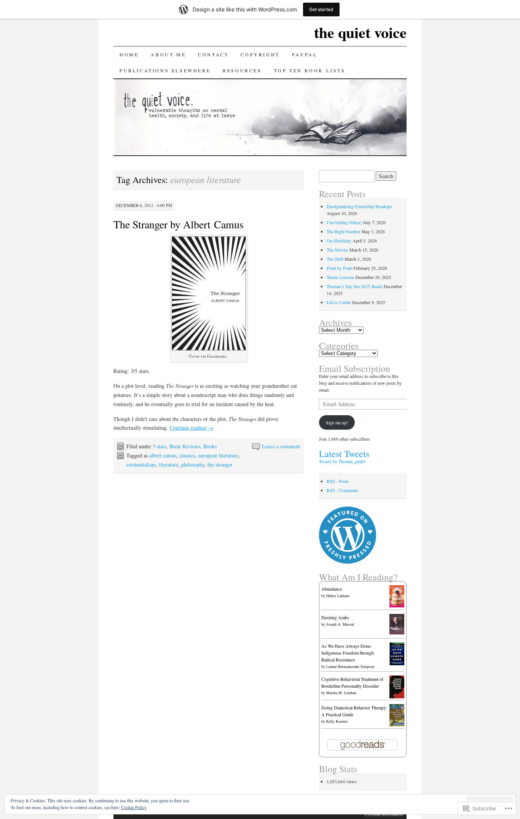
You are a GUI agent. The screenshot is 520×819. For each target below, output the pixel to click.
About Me (168, 54)
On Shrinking (339, 240)
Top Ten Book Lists (310, 70)
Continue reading (192, 427)
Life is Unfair (339, 302)
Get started (321, 9)
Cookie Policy (134, 807)
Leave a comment (281, 446)
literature (168, 464)
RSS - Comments (342, 490)
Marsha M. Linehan (341, 692)
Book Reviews (184, 446)
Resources (242, 70)
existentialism (141, 464)
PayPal (304, 54)
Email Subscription (354, 368)
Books (210, 446)
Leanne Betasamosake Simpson (350, 666)
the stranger (220, 464)
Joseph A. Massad (340, 624)
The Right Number (343, 231)
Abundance (331, 589)
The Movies (337, 250)
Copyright (260, 54)
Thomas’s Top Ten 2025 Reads (355, 286)
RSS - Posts (338, 481)
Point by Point (340, 268)
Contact (213, 54)
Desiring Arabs (335, 617)
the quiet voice (360, 32)
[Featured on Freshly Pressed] (347, 562)
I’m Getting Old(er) (344, 222)
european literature (218, 455)
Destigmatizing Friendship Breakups (359, 206)
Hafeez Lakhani (337, 595)
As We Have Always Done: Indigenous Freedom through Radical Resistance (347, 653)
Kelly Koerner (337, 721)
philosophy (192, 464)
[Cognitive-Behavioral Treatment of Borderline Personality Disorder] (396, 696)
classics (187, 455)
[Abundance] (396, 605)
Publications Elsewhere (165, 70)
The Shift (335, 259)
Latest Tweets (344, 454)
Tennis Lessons (340, 277)
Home (129, 54)
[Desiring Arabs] (396, 632)
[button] (209, 293)
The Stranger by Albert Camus (178, 224)
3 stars (159, 446)
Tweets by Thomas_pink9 (342, 461)
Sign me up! (337, 422)
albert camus (162, 455)
